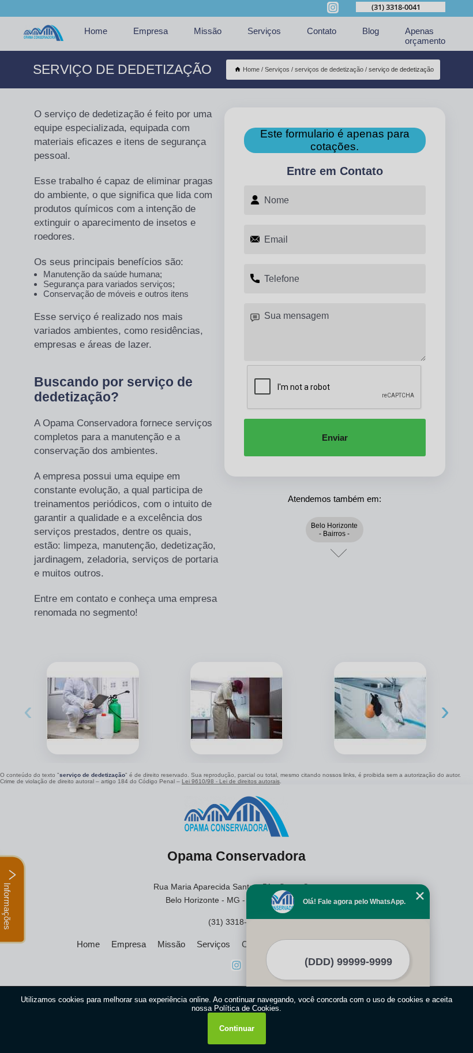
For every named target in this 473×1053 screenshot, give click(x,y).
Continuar (236, 1028)
